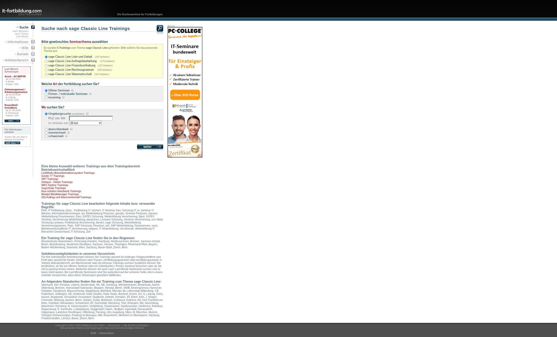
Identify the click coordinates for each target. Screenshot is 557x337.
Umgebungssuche (59, 113)
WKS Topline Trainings (54, 185)
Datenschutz (106, 333)
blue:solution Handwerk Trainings (61, 191)
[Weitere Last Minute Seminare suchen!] (12, 122)
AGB (93, 333)
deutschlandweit (58, 129)
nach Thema (21, 33)
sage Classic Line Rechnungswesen (80, 69)
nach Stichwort (20, 31)
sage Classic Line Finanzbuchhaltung (80, 65)
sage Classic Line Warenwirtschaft (78, 74)
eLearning (54, 97)
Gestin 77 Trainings (52, 176)
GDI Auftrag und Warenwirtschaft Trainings (66, 197)
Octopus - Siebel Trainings (57, 182)
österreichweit (57, 132)
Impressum (114, 325)
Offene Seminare (59, 90)
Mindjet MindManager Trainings (60, 194)
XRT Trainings (49, 179)
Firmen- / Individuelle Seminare (67, 94)
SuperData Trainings (53, 188)
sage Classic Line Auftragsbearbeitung (81, 61)
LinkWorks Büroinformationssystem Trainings (68, 172)
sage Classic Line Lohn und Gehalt (79, 56)
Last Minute (22, 36)
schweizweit (56, 136)
